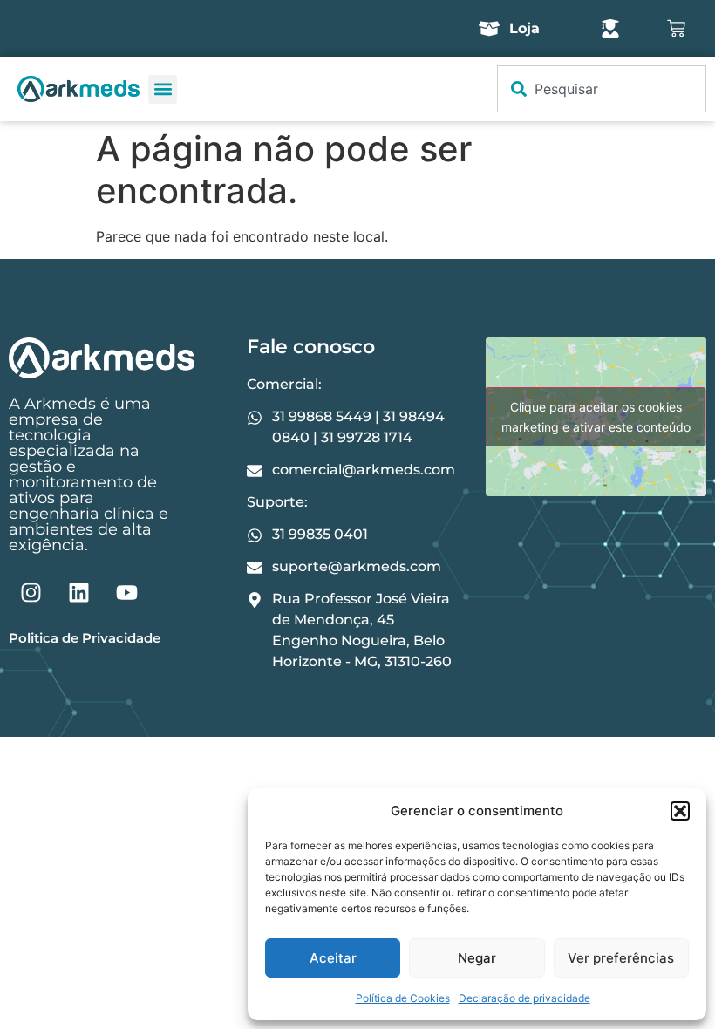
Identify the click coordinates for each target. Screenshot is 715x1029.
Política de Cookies (403, 998)
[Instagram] (30, 592)
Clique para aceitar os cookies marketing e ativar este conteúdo (596, 416)
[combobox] (601, 88)
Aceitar (333, 958)
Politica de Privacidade (84, 638)
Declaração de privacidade (524, 998)
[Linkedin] (78, 592)
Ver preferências (621, 958)
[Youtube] (126, 592)
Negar (477, 958)
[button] (680, 811)
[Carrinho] (676, 28)
